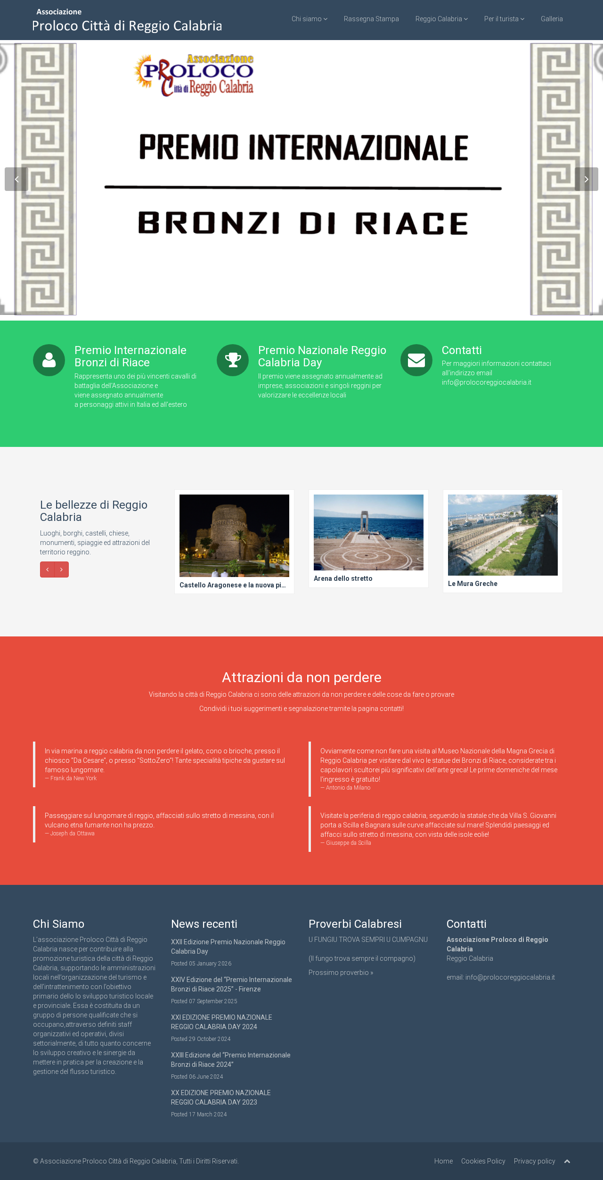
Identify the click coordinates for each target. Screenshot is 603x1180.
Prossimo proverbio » (341, 972)
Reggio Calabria (440, 19)
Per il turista (502, 19)
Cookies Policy (483, 1161)
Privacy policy (534, 1161)
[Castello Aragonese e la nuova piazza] (234, 542)
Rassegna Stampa (371, 19)
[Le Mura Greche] (502, 542)
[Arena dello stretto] (368, 539)
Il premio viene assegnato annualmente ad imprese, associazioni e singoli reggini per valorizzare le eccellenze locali (320, 385)
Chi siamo (307, 19)
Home (443, 1161)
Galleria (552, 19)
